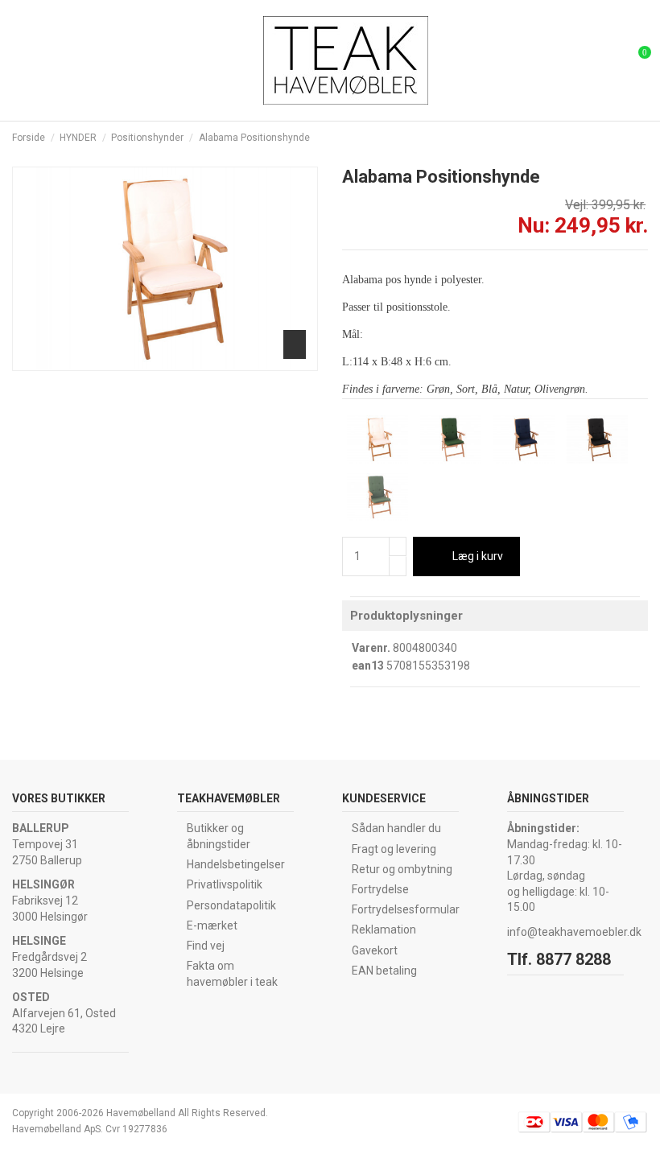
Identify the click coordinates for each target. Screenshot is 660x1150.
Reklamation (384, 929)
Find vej (206, 945)
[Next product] (641, 137)
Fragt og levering (394, 849)
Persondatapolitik (231, 905)
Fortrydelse (380, 889)
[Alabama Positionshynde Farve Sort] (597, 438)
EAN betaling (384, 970)
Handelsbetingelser (236, 864)
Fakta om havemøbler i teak (232, 973)
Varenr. (371, 647)
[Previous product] (626, 137)
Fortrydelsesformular (406, 909)
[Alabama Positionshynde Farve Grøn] (450, 438)
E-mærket (212, 925)
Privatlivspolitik (224, 884)
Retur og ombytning (402, 869)
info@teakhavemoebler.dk (574, 931)
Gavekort (375, 950)
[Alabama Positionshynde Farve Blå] (524, 438)
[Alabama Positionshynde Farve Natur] (377, 438)
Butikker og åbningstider (218, 836)
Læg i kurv (477, 556)
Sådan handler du (396, 828)
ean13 (368, 665)
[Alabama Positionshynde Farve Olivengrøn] (377, 495)
